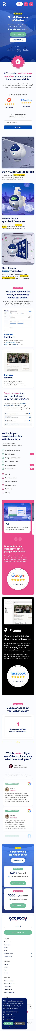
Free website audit (8, 953)
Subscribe (18, 127)
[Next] (20, 539)
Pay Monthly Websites (9, 992)
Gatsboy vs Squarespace (9, 983)
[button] (14, 1027)
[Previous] (16, 539)
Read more (15, 1008)
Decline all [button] (19, 1023)
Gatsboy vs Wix (7, 986)
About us (6, 964)
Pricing (5, 950)
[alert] (14, 1013)
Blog (5, 970)
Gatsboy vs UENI (8, 989)
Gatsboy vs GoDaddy (9, 980)
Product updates (8, 956)
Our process (7, 944)
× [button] (25, 999)
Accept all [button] (8, 1023)
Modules (6, 947)
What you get (7, 941)
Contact (6, 973)
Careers (6, 967)
